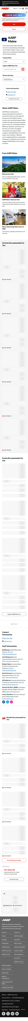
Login (20, 8)
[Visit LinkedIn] (17, 1013)
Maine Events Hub (8, 174)
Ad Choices (5, 1009)
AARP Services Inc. (19, 961)
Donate (4, 936)
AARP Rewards (6, 947)
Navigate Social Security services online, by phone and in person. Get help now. (10, 3)
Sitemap (4, 994)
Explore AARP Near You (10, 66)
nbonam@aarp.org (11, 654)
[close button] (26, 12)
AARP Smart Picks (6, 950)
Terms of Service (6, 997)
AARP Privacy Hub (12, 994)
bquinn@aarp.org (11, 670)
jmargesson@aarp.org (12, 661)
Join (14, 24)
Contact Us (17, 932)
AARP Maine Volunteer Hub (11, 199)
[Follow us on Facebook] (3, 701)
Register (15, 8)
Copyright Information (7, 1003)
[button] (26, 8)
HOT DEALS (8, 870)
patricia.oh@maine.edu (12, 691)
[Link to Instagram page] (11, 701)
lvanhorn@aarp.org (7, 698)
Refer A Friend (17, 943)
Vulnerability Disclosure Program (10, 1006)
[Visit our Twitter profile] (7, 701)
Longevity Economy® (7, 987)
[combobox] (14, 69)
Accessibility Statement (18, 997)
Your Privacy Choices (14, 1009)
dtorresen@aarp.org (12, 677)
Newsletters (17, 939)
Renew (14, 29)
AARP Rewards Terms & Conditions (11, 1000)
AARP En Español (18, 936)
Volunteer (4, 939)
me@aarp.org (11, 95)
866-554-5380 (11, 92)
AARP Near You (6, 954)
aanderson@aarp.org (12, 684)
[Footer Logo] (14, 920)
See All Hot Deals (14, 879)
